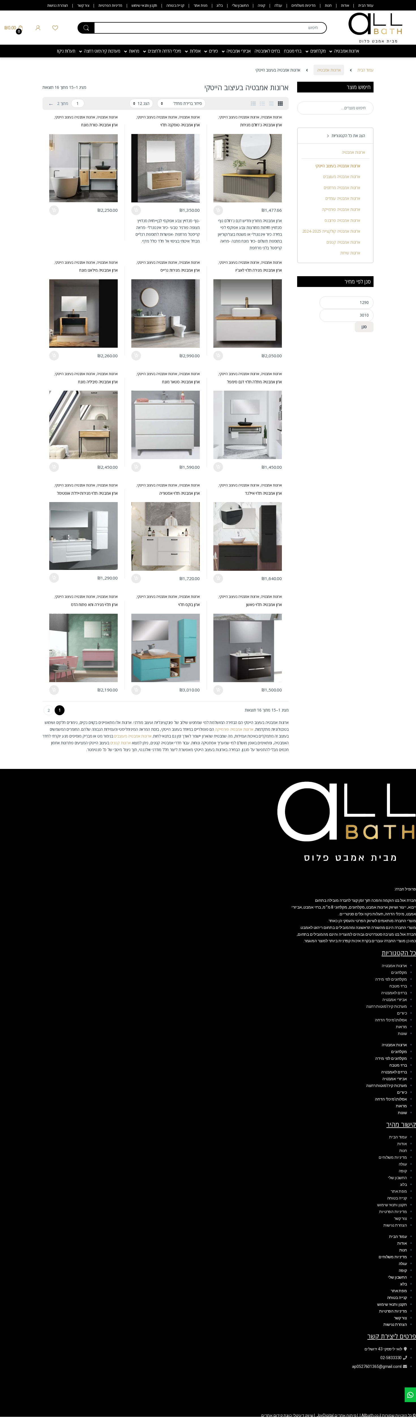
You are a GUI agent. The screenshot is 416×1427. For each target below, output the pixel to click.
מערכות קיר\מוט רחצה (102, 51)
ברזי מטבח (293, 51)
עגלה (278, 5)
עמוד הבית (366, 5)
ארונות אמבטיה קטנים (343, 242)
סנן (364, 326)
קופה (261, 5)
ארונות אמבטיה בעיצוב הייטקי (239, 117)
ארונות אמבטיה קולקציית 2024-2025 (331, 231)
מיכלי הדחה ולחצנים (164, 51)
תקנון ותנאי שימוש (144, 5)
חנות (328, 5)
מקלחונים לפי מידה (391, 979)
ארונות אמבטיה (346, 51)
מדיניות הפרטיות (110, 5)
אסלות (195, 51)
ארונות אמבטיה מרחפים (342, 187)
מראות (134, 51)
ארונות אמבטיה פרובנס (342, 220)
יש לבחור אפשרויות (138, 210)
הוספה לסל (218, 210)
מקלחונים (318, 51)
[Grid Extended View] (271, 103)
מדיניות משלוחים (303, 5)
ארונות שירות (350, 253)
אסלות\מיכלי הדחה (391, 1020)
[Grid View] (280, 103)
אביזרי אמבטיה (239, 51)
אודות (345, 5)
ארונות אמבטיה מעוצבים (132, 736)
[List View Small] (253, 103)
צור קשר (83, 5)
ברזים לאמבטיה (267, 51)
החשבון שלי (240, 5)
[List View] (262, 103)
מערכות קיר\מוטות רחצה (386, 1006)
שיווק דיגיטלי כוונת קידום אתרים (287, 1415)
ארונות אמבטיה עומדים (342, 198)
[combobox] (210, 28)
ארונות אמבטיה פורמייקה (234, 729)
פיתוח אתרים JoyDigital (336, 1415)
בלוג (219, 5)
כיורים (213, 51)
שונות (402, 1033)
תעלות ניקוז (66, 51)
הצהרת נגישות (57, 5)
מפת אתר (200, 5)
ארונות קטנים (120, 742)
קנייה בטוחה (175, 5)
